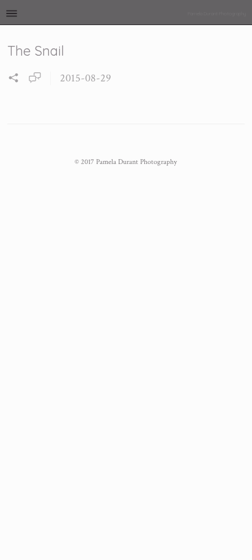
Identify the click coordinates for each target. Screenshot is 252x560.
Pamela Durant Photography (217, 13)
